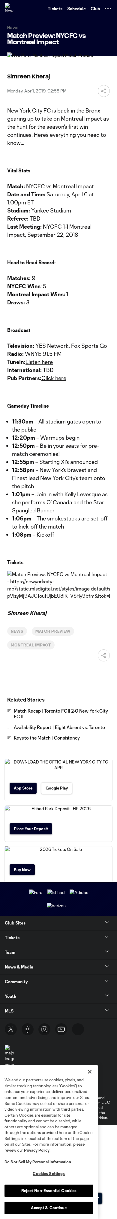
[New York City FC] (10, 8)
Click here (53, 378)
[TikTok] (78, 1029)
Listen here (39, 362)
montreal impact (31, 645)
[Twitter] (11, 1029)
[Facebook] (28, 1029)
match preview (52, 631)
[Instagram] (44, 1029)
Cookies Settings (49, 1173)
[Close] (89, 1071)
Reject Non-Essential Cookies (49, 1190)
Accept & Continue (49, 1207)
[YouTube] (61, 1029)
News (17, 631)
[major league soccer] (9, 1056)
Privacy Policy (37, 1150)
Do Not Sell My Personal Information (37, 1161)
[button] (108, 8)
